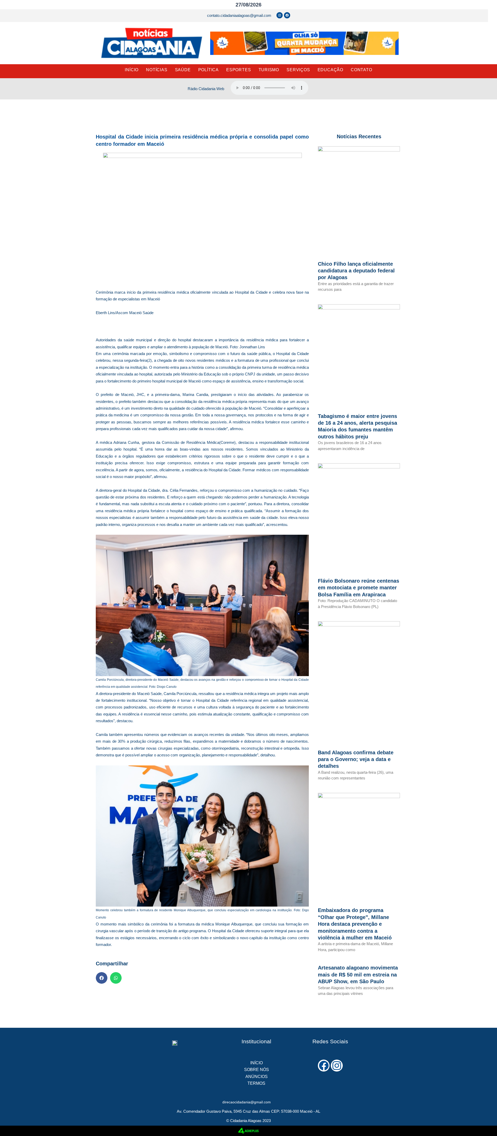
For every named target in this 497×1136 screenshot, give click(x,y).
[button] (101, 978)
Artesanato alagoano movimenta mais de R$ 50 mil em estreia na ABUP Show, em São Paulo (358, 974)
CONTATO (361, 70)
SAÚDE (183, 70)
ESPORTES (238, 70)
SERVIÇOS (298, 70)
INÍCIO (131, 70)
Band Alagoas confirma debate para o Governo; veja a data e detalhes (355, 759)
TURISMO (269, 70)
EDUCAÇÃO (330, 70)
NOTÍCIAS (156, 70)
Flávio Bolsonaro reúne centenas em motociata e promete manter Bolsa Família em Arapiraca (358, 587)
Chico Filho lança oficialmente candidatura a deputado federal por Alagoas (356, 270)
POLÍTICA (208, 70)
